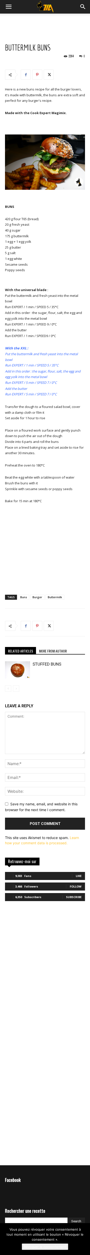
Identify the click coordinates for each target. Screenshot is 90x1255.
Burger (37, 597)
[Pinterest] (37, 75)
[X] (49, 75)
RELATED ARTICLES (20, 651)
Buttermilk (55, 597)
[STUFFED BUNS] (17, 670)
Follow (76, 886)
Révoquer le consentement (45, 1247)
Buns (23, 597)
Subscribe (74, 897)
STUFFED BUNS (46, 664)
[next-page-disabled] (16, 688)
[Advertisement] (45, 22)
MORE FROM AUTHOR (53, 651)
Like (79, 876)
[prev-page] (8, 688)
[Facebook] (26, 75)
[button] (83, 7)
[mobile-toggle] (8, 7)
